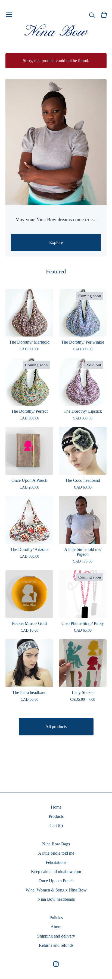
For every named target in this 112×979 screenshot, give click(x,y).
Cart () (56, 825)
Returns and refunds (56, 945)
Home (56, 807)
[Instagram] (56, 964)
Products (56, 816)
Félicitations (56, 862)
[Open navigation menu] (9, 15)
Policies (56, 917)
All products (56, 726)
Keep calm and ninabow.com (56, 871)
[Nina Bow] (56, 31)
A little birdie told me (56, 853)
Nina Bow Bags (56, 844)
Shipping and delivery (56, 936)
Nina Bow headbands (56, 899)
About (56, 927)
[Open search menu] (92, 15)
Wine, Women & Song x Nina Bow (56, 890)
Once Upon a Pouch (56, 880)
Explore (56, 242)
